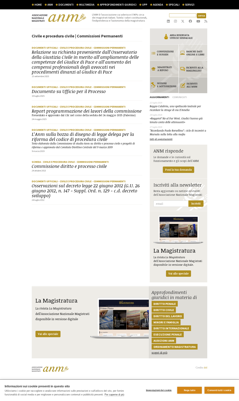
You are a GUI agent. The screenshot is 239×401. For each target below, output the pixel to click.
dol (205, 367)
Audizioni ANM (163, 340)
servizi (189, 4)
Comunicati (179, 97)
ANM (50, 4)
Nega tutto (189, 390)
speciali (174, 4)
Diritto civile (163, 310)
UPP (144, 4)
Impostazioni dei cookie (159, 390)
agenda (158, 4)
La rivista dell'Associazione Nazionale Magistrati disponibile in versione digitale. (177, 261)
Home (38, 4)
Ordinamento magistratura (174, 347)
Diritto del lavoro (167, 316)
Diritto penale (164, 304)
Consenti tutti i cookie (219, 390)
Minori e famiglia (166, 322)
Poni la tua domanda (178, 169)
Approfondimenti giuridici (118, 4)
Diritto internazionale (171, 328)
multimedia (86, 4)
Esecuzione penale (167, 334)
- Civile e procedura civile (75, 47)
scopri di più (159, 352)
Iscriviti (196, 203)
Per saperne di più (114, 394)
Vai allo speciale (48, 334)
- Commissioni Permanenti (108, 47)
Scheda (36, 162)
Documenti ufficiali (45, 47)
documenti (66, 4)
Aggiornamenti (159, 97)
